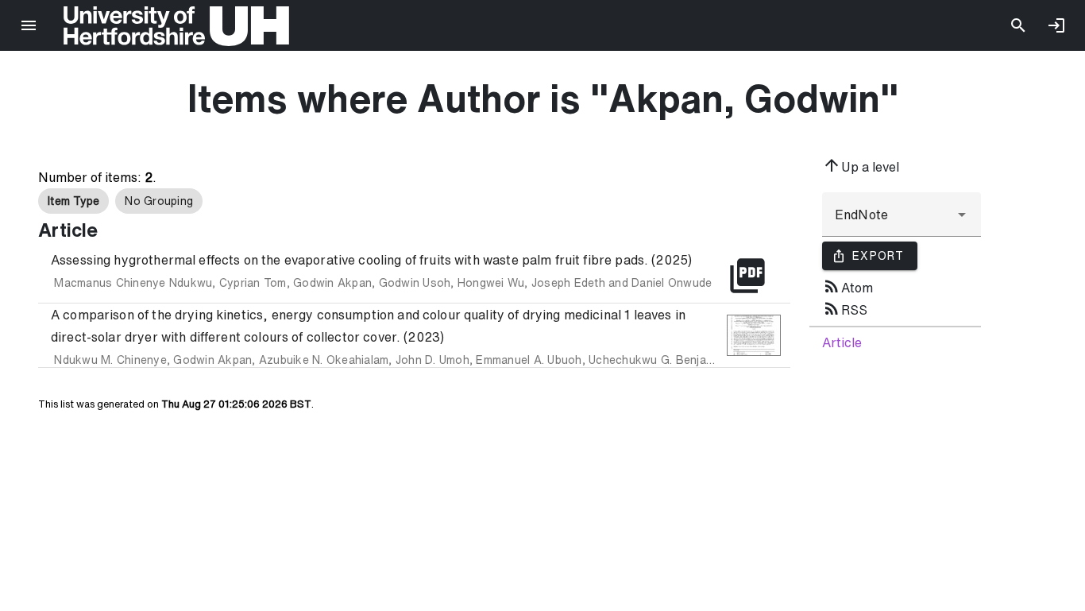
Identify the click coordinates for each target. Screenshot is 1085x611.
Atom (847, 286)
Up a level (860, 165)
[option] (73, 201)
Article (842, 342)
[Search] (1018, 25)
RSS (844, 308)
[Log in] (1056, 25)
